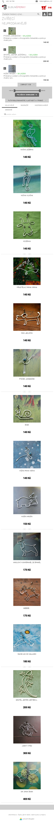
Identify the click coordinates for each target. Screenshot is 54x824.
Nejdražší (24, 105)
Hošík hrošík (15, 74)
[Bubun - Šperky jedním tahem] (14, 8)
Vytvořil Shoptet (28, 819)
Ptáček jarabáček (17, 36)
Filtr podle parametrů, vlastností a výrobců (25, 100)
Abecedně (8, 110)
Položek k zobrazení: (27, 95)
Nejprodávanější (41, 105)
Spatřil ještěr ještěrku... (21, 55)
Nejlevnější (9, 105)
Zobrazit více (26, 84)
